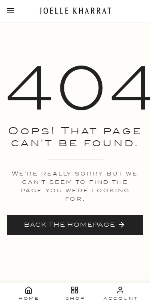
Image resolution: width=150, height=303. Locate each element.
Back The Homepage (70, 224)
